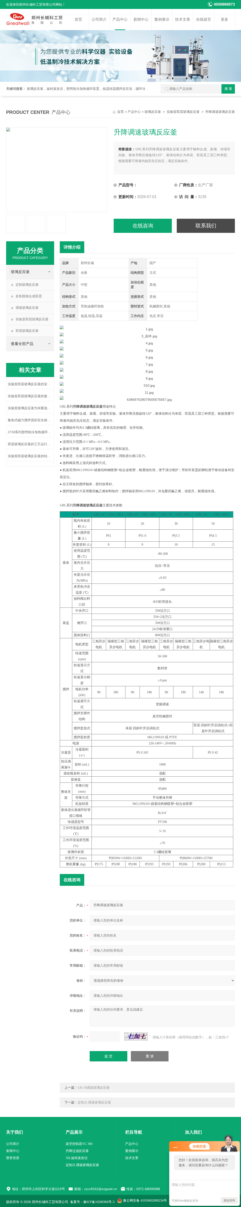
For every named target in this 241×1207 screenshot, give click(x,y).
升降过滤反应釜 (77, 1151)
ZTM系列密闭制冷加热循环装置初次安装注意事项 (30, 432)
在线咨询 (143, 226)
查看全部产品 (22, 344)
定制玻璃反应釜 (27, 284)
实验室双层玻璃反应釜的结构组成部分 (30, 456)
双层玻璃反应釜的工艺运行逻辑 (30, 444)
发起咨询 (229, 1200)
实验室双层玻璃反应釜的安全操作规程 (30, 384)
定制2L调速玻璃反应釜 (94, 1102)
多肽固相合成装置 (29, 296)
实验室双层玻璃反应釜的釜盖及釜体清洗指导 (30, 396)
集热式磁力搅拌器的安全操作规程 (30, 420)
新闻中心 (141, 19)
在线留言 (203, 19)
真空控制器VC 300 (79, 1144)
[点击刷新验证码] (136, 1036)
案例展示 (161, 19)
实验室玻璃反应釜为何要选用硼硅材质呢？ (30, 408)
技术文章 (182, 19)
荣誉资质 (12, 1158)
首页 (78, 19)
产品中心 (120, 19)
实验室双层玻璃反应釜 (183, 112)
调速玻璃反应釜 (27, 308)
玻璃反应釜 (153, 112)
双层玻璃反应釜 (27, 331)
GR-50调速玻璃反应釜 (94, 1087)
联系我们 (206, 226)
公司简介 (99, 19)
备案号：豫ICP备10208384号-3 (92, 1202)
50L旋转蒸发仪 (77, 1158)
